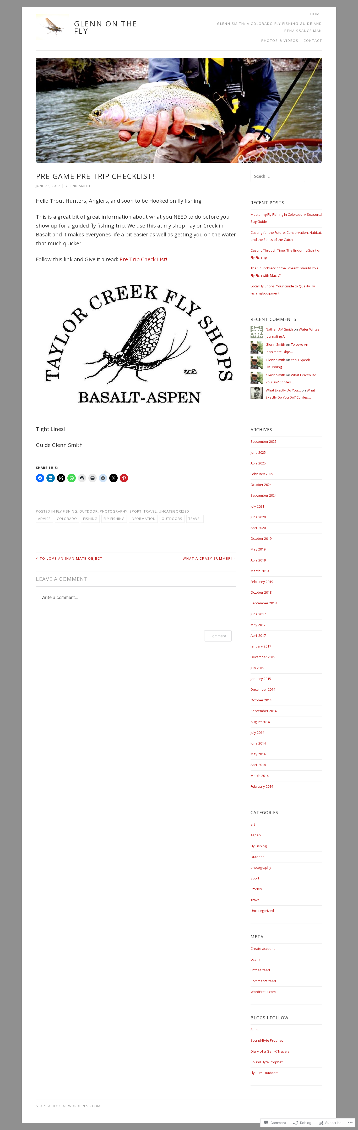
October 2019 (261, 538)
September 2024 (263, 495)
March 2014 (260, 775)
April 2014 (258, 764)
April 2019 (258, 560)
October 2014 (261, 700)
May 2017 (258, 624)
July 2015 (257, 668)
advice (44, 518)
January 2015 (261, 678)
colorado (67, 518)
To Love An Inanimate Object (69, 558)
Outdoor (88, 511)
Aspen (256, 835)
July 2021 (257, 506)
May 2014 (258, 754)
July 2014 (257, 732)
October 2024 (261, 484)
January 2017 (261, 646)
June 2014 (258, 743)
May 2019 (258, 549)
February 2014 (262, 786)
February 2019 (262, 581)
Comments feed (263, 981)
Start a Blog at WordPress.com (68, 1106)
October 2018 (261, 592)
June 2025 (258, 452)
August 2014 (260, 721)
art (253, 824)
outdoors (172, 518)
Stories (256, 889)
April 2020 (258, 527)
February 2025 (262, 474)
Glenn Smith (78, 185)
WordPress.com (263, 991)
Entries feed (260, 970)
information (143, 518)
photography (113, 511)
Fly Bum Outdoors (265, 1072)
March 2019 (260, 571)
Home (316, 14)
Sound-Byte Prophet (267, 1040)
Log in (255, 959)
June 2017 (258, 614)
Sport (135, 511)
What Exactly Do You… (283, 390)
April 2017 (258, 635)
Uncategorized (174, 511)
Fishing (90, 518)
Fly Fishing (66, 511)
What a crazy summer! (209, 558)
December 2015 (263, 657)
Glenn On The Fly (106, 27)
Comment (218, 636)
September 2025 (263, 441)
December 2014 (263, 689)
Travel (150, 511)
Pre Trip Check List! (143, 259)
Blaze (255, 1029)
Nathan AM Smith (279, 329)
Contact (312, 40)
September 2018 (263, 603)
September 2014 (263, 710)
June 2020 (258, 517)
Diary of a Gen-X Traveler (271, 1051)
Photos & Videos (280, 40)
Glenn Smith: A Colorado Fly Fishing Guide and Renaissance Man (269, 27)
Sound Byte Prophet (267, 1062)
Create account (263, 948)
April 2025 (258, 463)
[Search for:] (278, 176)
